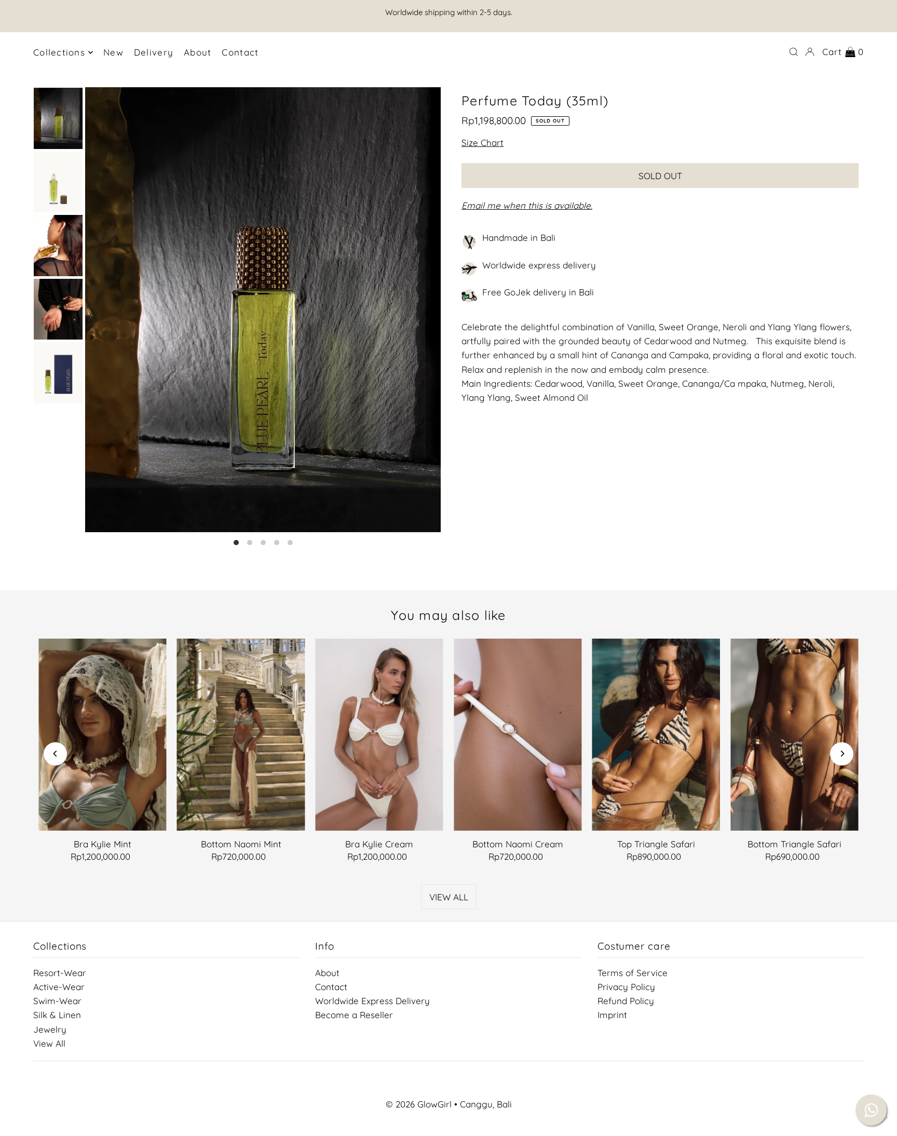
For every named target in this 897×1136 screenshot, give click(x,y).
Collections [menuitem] (59, 52)
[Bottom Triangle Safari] (794, 735)
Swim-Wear (57, 1000)
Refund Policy (625, 1000)
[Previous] (55, 753)
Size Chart (482, 143)
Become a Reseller (354, 1014)
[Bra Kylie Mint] (102, 735)
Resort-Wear (59, 972)
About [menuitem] (197, 52)
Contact (331, 986)
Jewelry (49, 1029)
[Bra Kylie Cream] (379, 735)
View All (49, 1043)
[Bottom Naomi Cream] (518, 735)
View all (448, 896)
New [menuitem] (113, 52)
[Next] (841, 753)
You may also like (448, 615)
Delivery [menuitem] (153, 52)
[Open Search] (794, 52)
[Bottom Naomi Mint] (241, 735)
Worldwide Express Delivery (372, 1000)
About (327, 972)
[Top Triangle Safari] (656, 735)
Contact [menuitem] (240, 52)
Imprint (612, 1014)
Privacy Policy (626, 986)
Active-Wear (59, 986)
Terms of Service (632, 972)
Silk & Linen (57, 1014)
